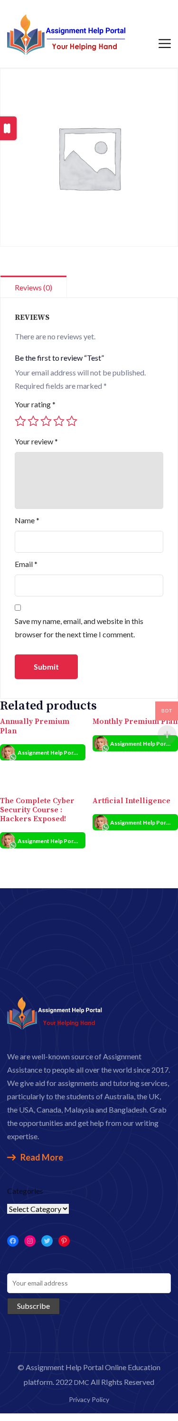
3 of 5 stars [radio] (46, 421)
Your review (36, 441)
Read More (41, 1157)
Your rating (35, 404)
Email (26, 563)
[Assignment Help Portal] (66, 33)
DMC (81, 1382)
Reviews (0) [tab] (33, 287)
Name (27, 520)
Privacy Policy (89, 1399)
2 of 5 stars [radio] (33, 421)
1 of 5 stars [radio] (20, 421)
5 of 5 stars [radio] (71, 421)
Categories (25, 1190)
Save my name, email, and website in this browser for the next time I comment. (79, 627)
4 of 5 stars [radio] (59, 421)
